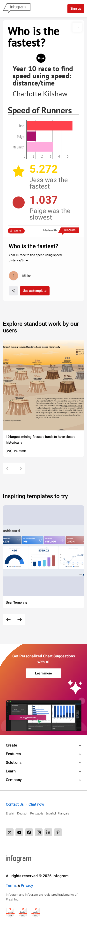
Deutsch (22, 813)
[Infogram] (16, 8)
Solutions (13, 762)
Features (13, 754)
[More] (77, 27)
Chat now (36, 804)
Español (50, 813)
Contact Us (15, 804)
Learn (11, 771)
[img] (49, 125)
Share (17, 230)
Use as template (35, 291)
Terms (11, 885)
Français (63, 813)
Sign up (75, 8)
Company (14, 779)
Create (11, 745)
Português (37, 813)
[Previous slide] (8, 468)
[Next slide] (19, 468)
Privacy (27, 885)
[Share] (13, 290)
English (10, 813)
